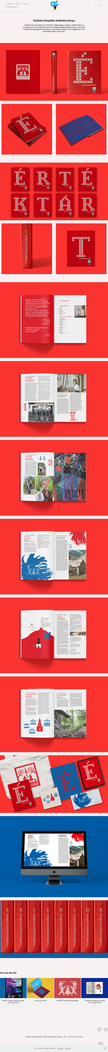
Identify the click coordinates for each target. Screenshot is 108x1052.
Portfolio (9, 4)
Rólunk (18, 4)
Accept (60, 1048)
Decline (68, 1048)
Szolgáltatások (11, 7)
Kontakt (26, 4)
